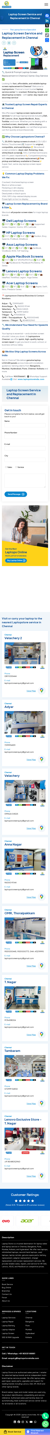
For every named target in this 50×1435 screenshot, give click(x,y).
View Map (31, 691)
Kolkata (29, 1337)
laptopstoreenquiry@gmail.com (19, 683)
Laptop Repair (8, 1321)
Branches (6, 1291)
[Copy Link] (47, 35)
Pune (28, 1325)
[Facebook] (47, 15)
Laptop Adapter (8, 1329)
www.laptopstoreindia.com (31, 379)
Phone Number (10, 432)
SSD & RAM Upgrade (10, 1337)
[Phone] (45, 1416)
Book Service (7, 1284)
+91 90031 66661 (27, 1353)
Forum (4, 1297)
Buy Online (6, 1288)
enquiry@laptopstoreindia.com (23, 1358)
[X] (47, 25)
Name (7, 421)
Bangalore (30, 1321)
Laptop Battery (8, 1325)
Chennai (29, 1317)
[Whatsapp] (45, 1424)
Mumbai (29, 1329)
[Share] (47, 40)
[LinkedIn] (47, 20)
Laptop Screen (8, 1333)
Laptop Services (9, 1317)
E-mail (7, 444)
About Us (6, 1301)
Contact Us (7, 1294)
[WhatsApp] (47, 30)
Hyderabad (30, 1333)
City (6, 455)
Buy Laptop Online (14, 560)
